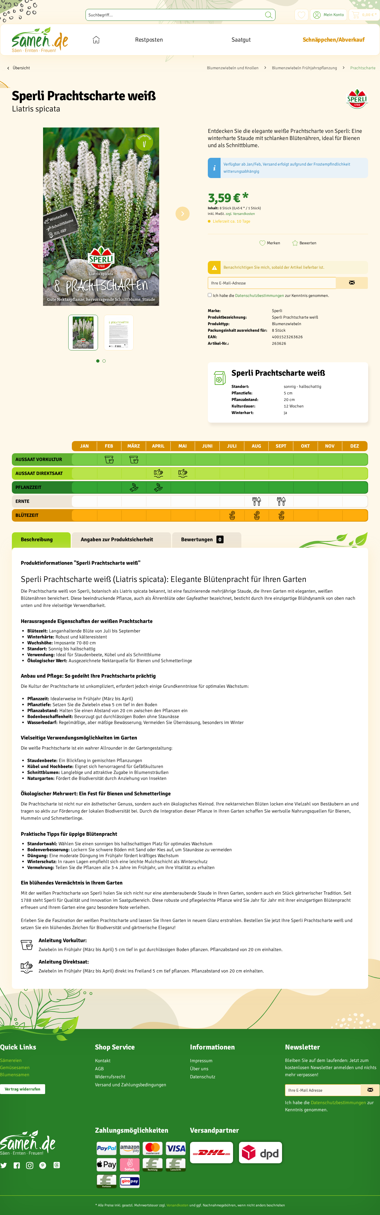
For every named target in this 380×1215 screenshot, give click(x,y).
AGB (99, 1069)
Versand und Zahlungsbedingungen (130, 1085)
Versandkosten (178, 1205)
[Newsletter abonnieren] (370, 1090)
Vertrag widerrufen (22, 1089)
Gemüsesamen (15, 1068)
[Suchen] (269, 15)
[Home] (96, 39)
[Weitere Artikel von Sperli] (357, 98)
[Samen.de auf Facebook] (16, 1166)
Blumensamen (14, 1075)
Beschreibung (37, 539)
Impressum (201, 1061)
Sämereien (11, 1060)
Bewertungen (201, 539)
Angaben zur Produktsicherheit (117, 539)
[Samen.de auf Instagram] (29, 1166)
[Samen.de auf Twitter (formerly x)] (3, 1166)
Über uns (199, 1069)
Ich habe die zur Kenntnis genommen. (271, 295)
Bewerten (308, 242)
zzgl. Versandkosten (240, 214)
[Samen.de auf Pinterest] (42, 1166)
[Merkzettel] (301, 15)
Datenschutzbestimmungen (259, 295)
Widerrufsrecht (110, 1077)
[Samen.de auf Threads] (59, 1166)
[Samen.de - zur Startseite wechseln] (40, 39)
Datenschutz (202, 1077)
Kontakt (102, 1061)
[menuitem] (181, 15)
